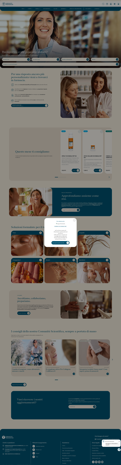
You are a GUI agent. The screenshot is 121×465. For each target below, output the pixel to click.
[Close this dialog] (74, 220)
